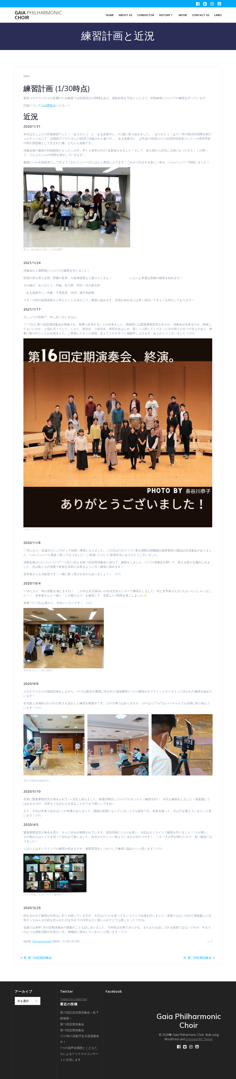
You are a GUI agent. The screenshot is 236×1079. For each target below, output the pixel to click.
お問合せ (50, 105)
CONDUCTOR (145, 15)
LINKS (218, 15)
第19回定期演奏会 (72, 1024)
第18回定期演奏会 (72, 1030)
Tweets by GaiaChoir (73, 999)
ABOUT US (125, 15)
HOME (110, 15)
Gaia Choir (38, 15)
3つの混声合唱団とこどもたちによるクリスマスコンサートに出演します (79, 1054)
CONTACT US (200, 15)
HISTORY (164, 15)
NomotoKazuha (41, 941)
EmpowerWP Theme (199, 1039)
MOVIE (183, 15)
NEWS (26, 75)
